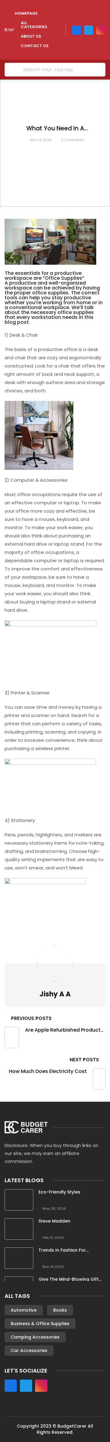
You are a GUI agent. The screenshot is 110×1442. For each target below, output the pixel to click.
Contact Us (35, 46)
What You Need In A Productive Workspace (55, 129)
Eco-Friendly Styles (59, 1192)
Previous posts (31, 1018)
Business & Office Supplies (40, 1324)
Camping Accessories (35, 1337)
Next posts (84, 1059)
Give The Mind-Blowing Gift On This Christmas (68, 1279)
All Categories (34, 25)
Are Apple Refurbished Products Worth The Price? (64, 1030)
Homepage (26, 13)
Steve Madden (54, 1221)
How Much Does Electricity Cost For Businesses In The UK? (48, 1071)
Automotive (24, 1310)
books (60, 1310)
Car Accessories (29, 1350)
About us (31, 36)
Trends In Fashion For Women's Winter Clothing (66, 1250)
